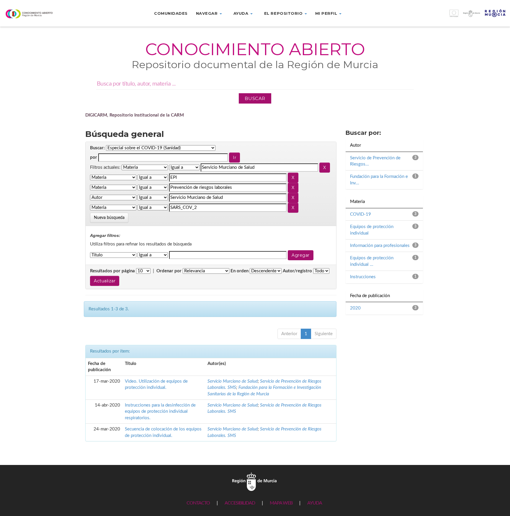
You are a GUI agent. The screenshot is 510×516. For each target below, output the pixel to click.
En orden (240, 271)
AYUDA (314, 503)
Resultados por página (112, 271)
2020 (355, 308)
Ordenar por (169, 271)
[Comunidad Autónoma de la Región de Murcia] (254, 481)
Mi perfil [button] (327, 13)
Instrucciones (363, 277)
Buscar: (97, 148)
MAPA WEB (281, 503)
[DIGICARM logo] (42, 14)
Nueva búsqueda (109, 218)
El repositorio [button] (284, 13)
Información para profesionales (380, 245)
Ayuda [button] (241, 13)
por (93, 157)
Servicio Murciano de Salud (232, 381)
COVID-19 (360, 214)
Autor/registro (297, 271)
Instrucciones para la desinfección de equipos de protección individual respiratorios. (160, 411)
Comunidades (171, 13)
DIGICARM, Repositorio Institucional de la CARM (134, 115)
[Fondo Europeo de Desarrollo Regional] (446, 16)
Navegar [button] (207, 13)
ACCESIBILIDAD (240, 503)
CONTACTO (198, 503)
